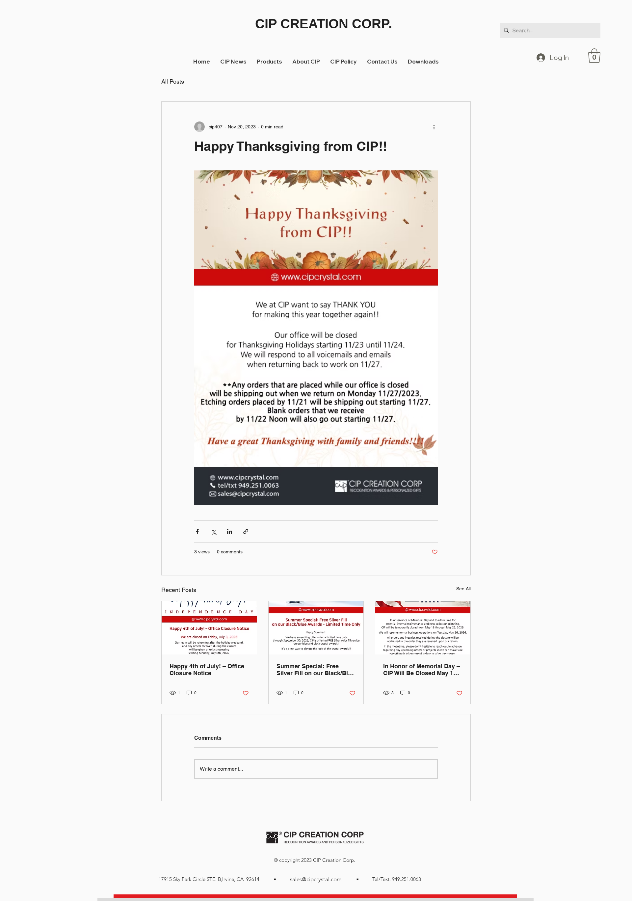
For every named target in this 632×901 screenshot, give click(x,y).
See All (463, 588)
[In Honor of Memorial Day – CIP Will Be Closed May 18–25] (422, 627)
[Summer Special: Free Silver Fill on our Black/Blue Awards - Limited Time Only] (316, 627)
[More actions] (434, 127)
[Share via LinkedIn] (229, 531)
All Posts (172, 81)
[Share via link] (246, 531)
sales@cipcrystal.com (315, 879)
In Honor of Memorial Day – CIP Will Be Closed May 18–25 (421, 669)
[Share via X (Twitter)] (213, 531)
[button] (594, 55)
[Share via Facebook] (197, 531)
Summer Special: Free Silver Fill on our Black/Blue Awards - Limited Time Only (315, 669)
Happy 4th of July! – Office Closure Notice (207, 669)
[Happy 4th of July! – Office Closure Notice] (209, 627)
